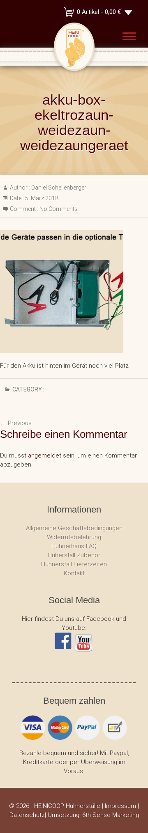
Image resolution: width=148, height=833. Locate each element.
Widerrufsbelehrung (74, 537)
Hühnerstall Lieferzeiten (74, 564)
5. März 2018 (41, 198)
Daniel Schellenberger (58, 187)
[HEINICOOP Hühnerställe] (74, 28)
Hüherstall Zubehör (74, 555)
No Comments (58, 209)
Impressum (120, 806)
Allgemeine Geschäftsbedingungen (74, 528)
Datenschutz (27, 815)
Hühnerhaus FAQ (74, 546)
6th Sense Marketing (110, 815)
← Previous (16, 423)
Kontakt (74, 573)
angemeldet (44, 455)
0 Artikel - (99, 12)
